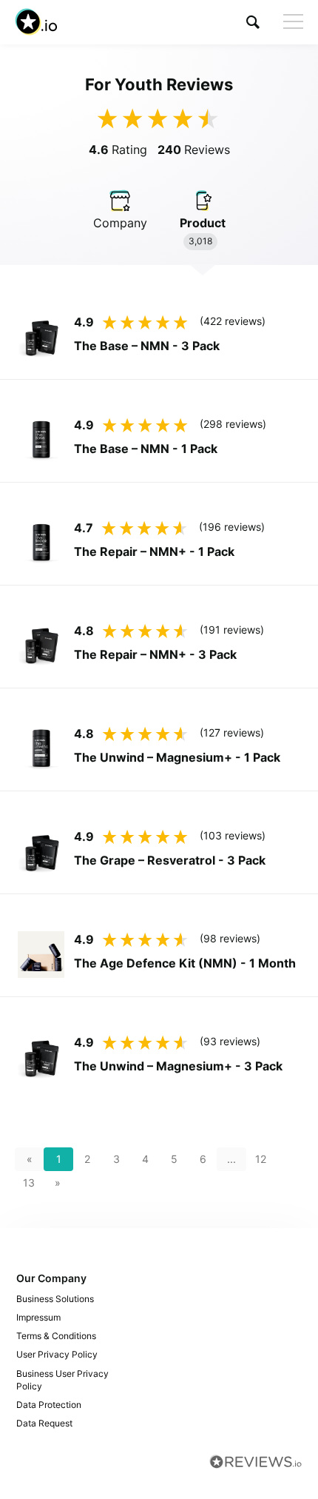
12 (260, 1159)
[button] (253, 22)
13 (29, 1182)
